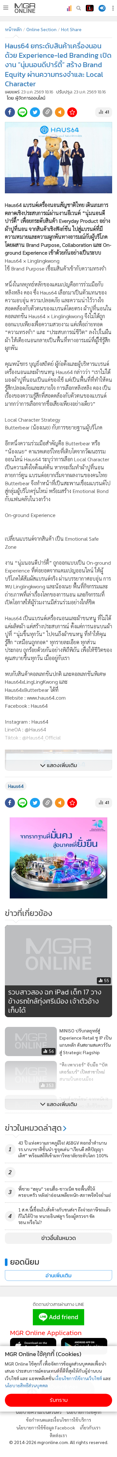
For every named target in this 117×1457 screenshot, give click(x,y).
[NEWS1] (90, 8)
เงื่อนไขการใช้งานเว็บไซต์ (78, 1378)
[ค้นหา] (78, 8)
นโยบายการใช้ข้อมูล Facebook (45, 1427)
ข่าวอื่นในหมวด (58, 1238)
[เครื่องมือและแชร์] (113, 8)
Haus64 (15, 786)
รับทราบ (59, 1400)
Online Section (41, 29)
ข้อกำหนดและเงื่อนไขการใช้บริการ (58, 1420)
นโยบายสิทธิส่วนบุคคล (26, 1385)
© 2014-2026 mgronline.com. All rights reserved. (58, 1442)
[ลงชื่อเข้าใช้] (102, 8)
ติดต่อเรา (58, 1435)
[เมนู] (5, 8)
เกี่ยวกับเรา (90, 1427)
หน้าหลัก (13, 29)
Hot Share (71, 29)
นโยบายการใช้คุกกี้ (83, 1412)
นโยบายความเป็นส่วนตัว (38, 1412)
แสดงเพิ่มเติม (61, 765)
